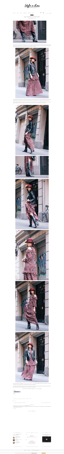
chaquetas (14, 398)
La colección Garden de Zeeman (45, 402)
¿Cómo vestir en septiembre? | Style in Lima (19, 405)
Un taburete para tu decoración (18, 434)
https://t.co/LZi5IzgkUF (32, 443)
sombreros (23, 398)
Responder (14, 408)
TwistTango (27, 398)
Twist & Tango (36, 388)
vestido (30, 398)
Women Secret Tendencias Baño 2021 (18, 437)
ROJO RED (20, 398)
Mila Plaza (34, 18)
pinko (17, 398)
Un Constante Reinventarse (17, 442)
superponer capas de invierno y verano (29, 383)
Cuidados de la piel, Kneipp (18, 439)
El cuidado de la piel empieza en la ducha (19, 402)
